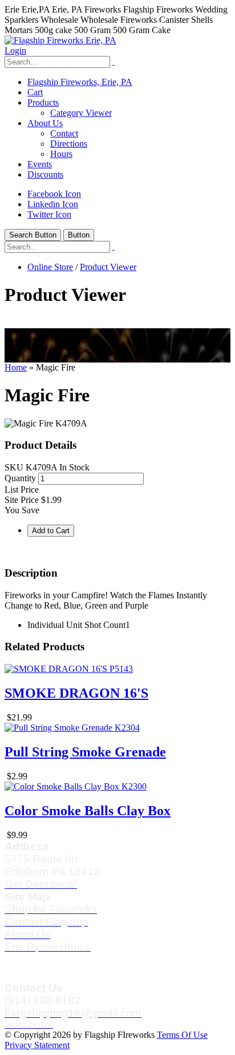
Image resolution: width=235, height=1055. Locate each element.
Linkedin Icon (52, 204)
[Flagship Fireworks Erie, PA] (60, 40)
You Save (22, 510)
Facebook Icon (54, 194)
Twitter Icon (49, 214)
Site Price (22, 500)
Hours (61, 154)
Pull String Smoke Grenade (85, 751)
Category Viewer (81, 113)
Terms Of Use (182, 1035)
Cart (35, 92)
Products (43, 102)
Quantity (20, 478)
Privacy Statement (37, 1045)
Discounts (45, 174)
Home (16, 367)
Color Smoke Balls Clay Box (88, 810)
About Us (45, 123)
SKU (14, 467)
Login (15, 50)
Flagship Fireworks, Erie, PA (79, 82)
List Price (22, 489)
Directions (68, 143)
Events (39, 164)
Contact (64, 133)
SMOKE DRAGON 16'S (76, 693)
